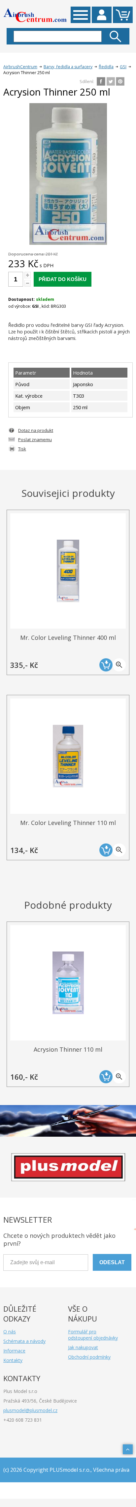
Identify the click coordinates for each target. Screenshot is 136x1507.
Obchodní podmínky (89, 1357)
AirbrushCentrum (20, 67)
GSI (123, 67)
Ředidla (106, 67)
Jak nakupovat (83, 1347)
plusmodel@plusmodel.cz (30, 1410)
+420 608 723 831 (22, 1420)
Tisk (22, 449)
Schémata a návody (24, 1341)
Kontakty (12, 1360)
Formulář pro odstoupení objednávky (93, 1334)
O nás (9, 1331)
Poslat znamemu (35, 439)
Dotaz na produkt (35, 430)
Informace (14, 1351)
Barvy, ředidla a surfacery (68, 67)
